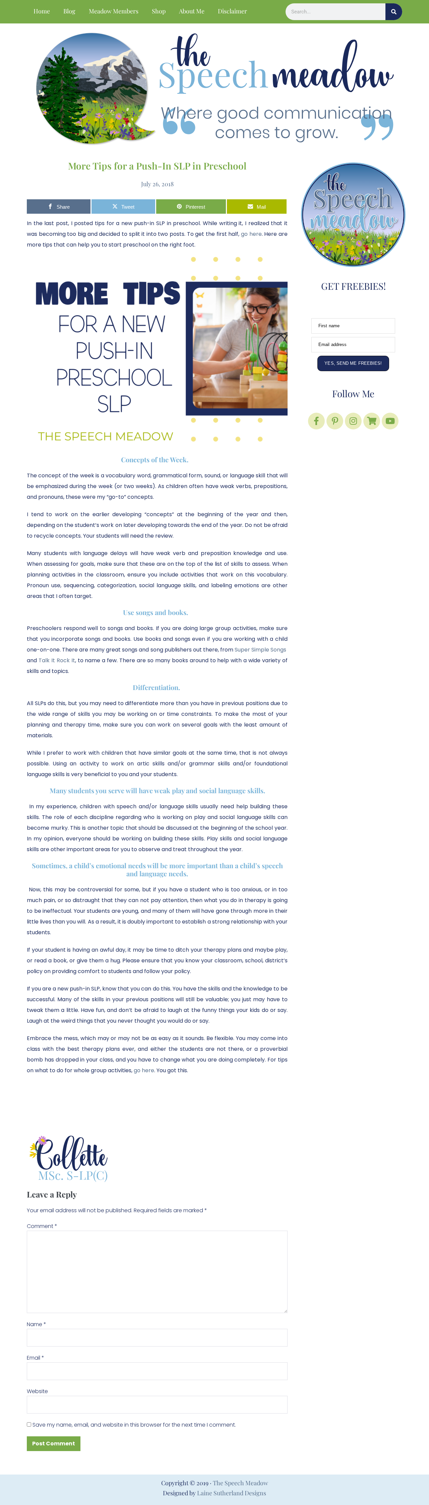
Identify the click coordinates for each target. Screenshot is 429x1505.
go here (144, 1070)
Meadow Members (113, 11)
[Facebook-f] (316, 421)
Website (37, 1391)
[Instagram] (353, 421)
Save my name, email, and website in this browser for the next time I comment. (134, 1425)
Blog (69, 11)
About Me (191, 11)
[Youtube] (390, 421)
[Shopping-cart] (371, 421)
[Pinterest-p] (334, 421)
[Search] (393, 11)
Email (35, 1358)
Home (42, 11)
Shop (159, 11)
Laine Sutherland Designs (231, 1493)
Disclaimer (232, 11)
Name (36, 1324)
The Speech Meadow (240, 1483)
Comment (42, 1226)
